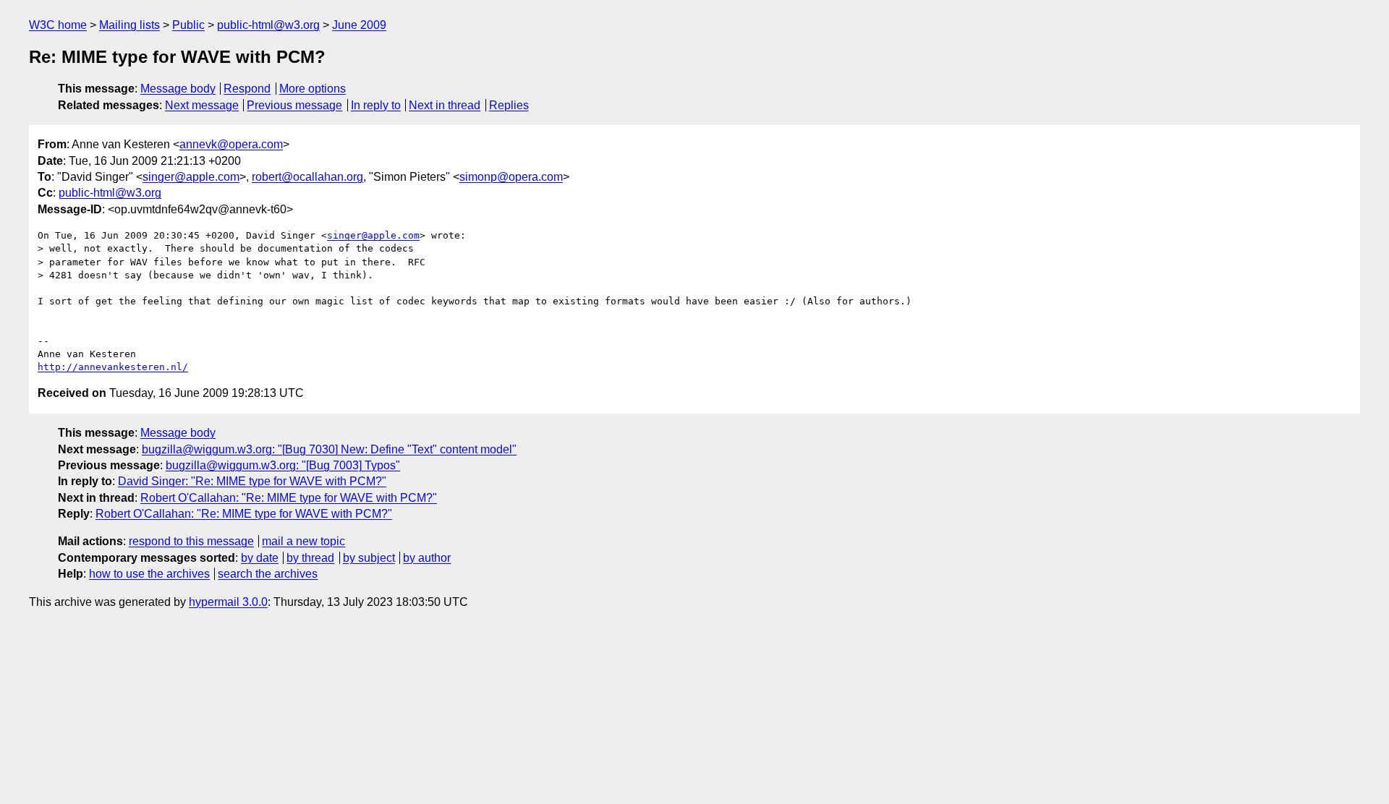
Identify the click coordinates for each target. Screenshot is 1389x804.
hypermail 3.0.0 (228, 602)
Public (188, 25)
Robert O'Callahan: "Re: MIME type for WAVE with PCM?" (288, 498)
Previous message (294, 105)
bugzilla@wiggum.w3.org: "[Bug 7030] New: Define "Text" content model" (329, 449)
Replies (509, 105)
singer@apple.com (191, 177)
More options (312, 88)
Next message (202, 105)
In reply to (376, 105)
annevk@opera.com (231, 144)
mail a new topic (303, 541)
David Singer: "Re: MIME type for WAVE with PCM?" (252, 481)
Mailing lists (129, 25)
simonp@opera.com (511, 177)
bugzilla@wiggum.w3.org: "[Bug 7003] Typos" (283, 465)
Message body (178, 88)
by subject (369, 558)
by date (260, 558)
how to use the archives (149, 574)
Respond (247, 88)
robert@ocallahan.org (307, 177)
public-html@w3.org (268, 25)
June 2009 (359, 25)
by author (427, 558)
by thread (310, 558)
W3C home (58, 25)
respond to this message (191, 541)
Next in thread (444, 105)
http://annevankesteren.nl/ (113, 367)
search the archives (268, 574)
